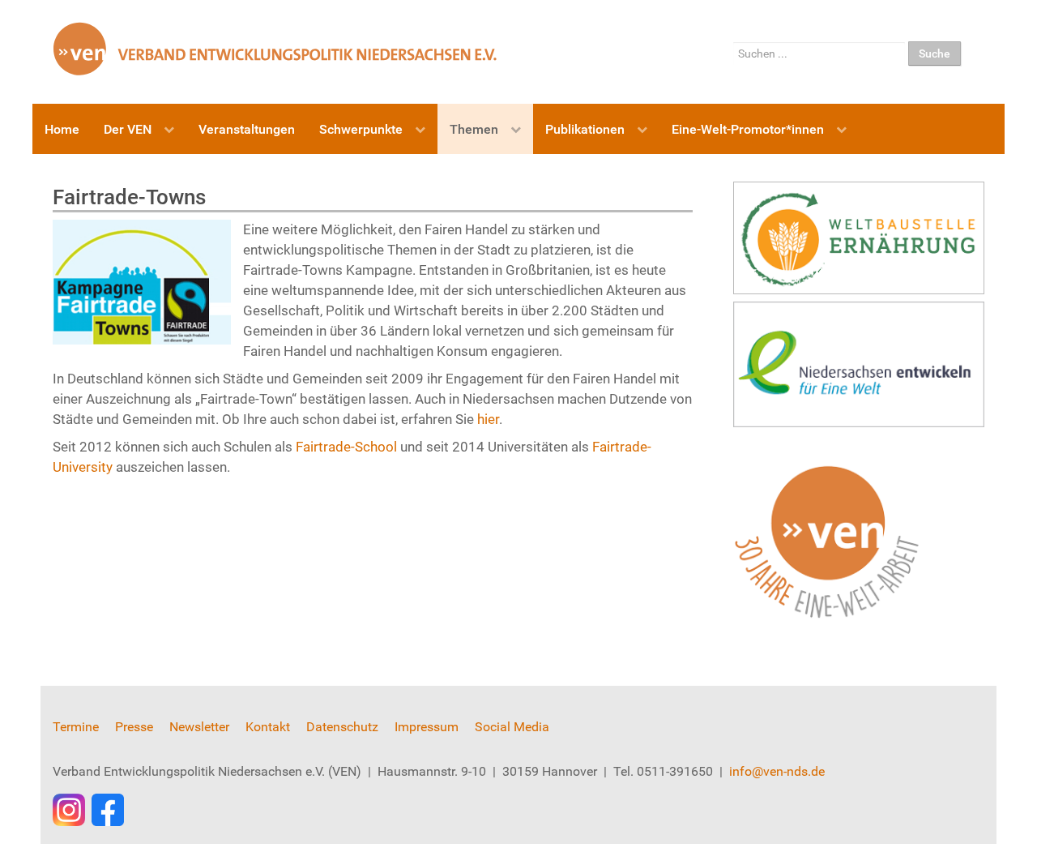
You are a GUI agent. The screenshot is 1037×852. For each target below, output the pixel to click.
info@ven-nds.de (777, 771)
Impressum (427, 726)
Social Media (512, 726)
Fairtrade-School (346, 447)
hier (488, 419)
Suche (934, 53)
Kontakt (267, 726)
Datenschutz (342, 726)
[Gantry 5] (275, 48)
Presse (134, 726)
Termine (76, 726)
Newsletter (199, 726)
